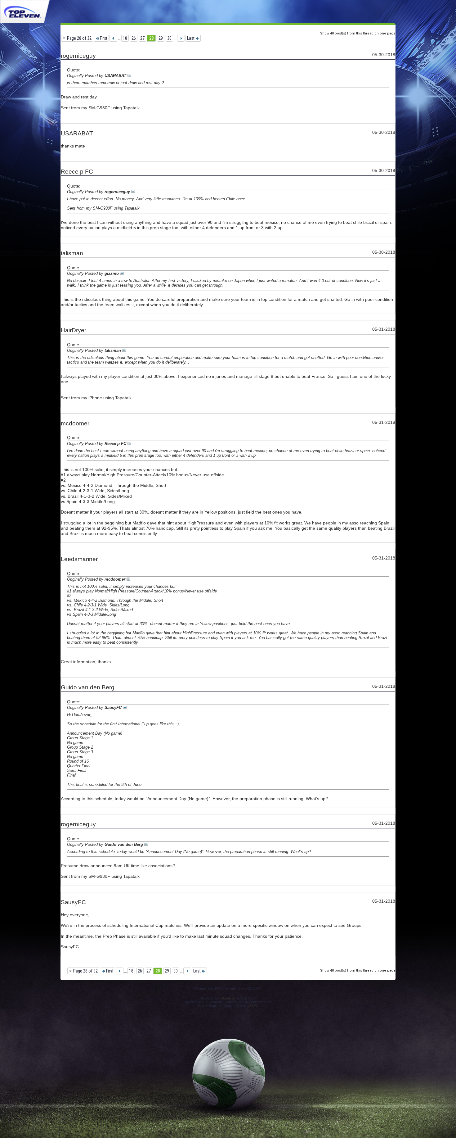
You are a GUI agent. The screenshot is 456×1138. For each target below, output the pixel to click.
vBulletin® (227, 998)
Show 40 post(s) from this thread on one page (358, 33)
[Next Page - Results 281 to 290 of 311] (181, 38)
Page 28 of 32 (79, 38)
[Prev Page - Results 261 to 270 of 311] (113, 38)
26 (134, 38)
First (103, 38)
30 (169, 38)
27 (142, 38)
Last (190, 38)
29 (161, 38)
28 (151, 38)
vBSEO (253, 1006)
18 (125, 38)
